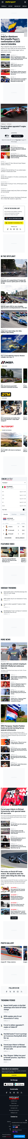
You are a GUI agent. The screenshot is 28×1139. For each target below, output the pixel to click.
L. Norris (10, 526)
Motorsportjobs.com (14, 1105)
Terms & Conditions (6, 1134)
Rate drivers (8, 537)
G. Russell (10, 533)
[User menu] (25, 2)
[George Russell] (6, 534)
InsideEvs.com (14, 1101)
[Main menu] (2, 2)
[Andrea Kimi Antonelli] (6, 530)
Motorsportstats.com (14, 1110)
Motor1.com (14, 1103)
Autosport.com (14, 1108)
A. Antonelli (11, 530)
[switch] (24, 509)
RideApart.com (14, 1112)
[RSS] (20, 229)
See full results (20, 537)
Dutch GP (10, 518)
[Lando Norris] (6, 526)
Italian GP (9, 486)
